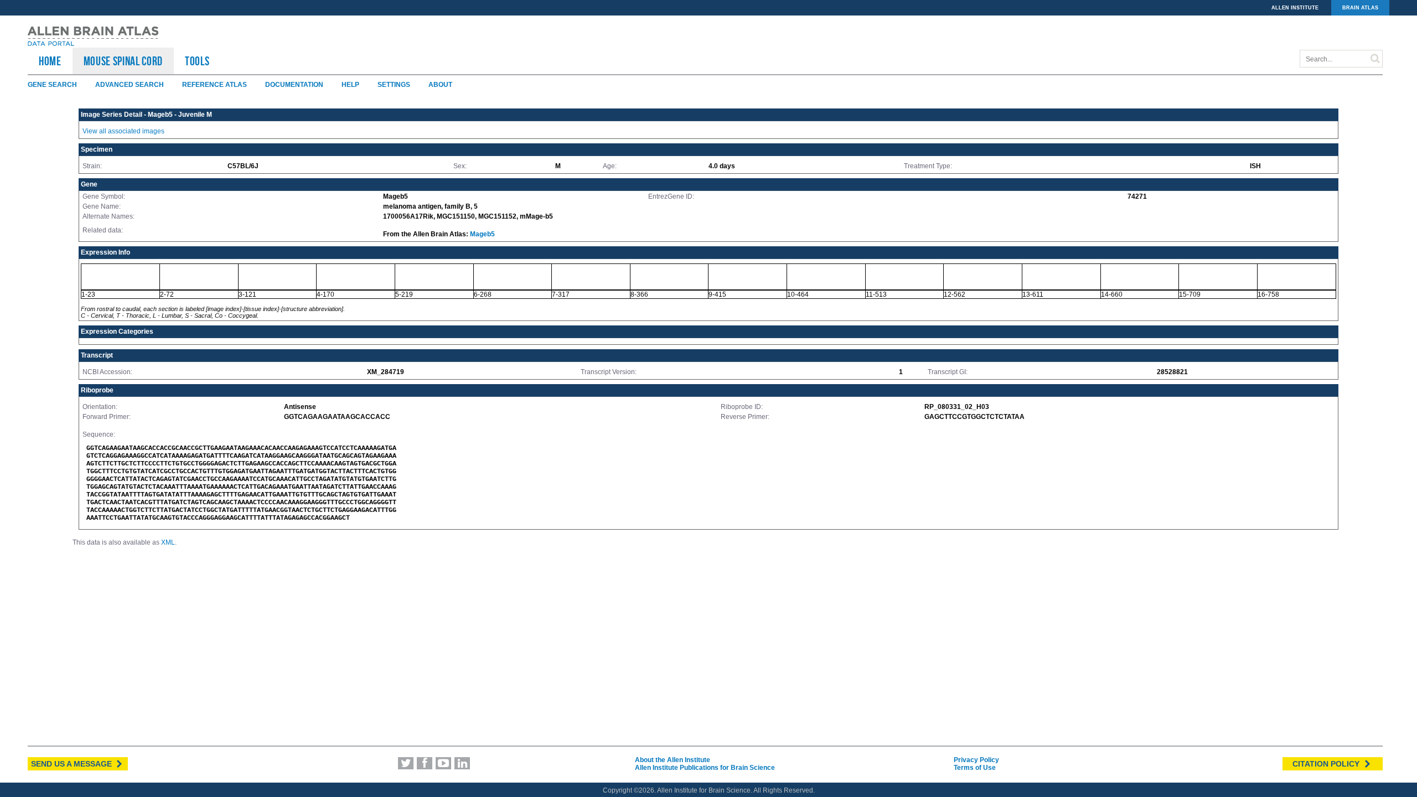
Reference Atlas (214, 85)
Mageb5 (482, 234)
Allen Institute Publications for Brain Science (705, 768)
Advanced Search (129, 85)
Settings (393, 85)
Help (350, 85)
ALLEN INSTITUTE (1294, 8)
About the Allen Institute (672, 760)
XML (168, 542)
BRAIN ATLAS (1360, 8)
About (440, 85)
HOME (50, 61)
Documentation (294, 85)
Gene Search (52, 85)
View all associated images (123, 131)
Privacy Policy (976, 760)
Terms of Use (975, 768)
